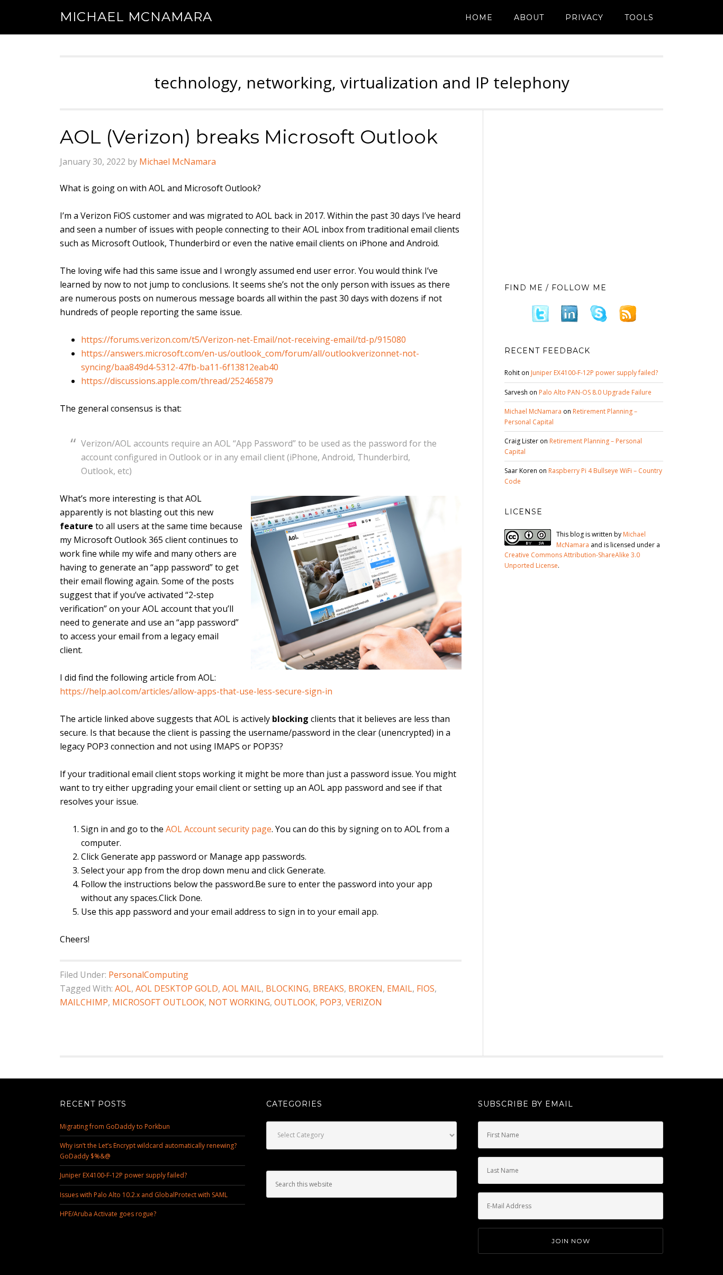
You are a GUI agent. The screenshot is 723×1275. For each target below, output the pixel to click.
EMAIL (399, 988)
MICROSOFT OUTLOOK (158, 1002)
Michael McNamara (136, 16)
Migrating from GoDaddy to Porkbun (115, 1126)
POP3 (330, 1002)
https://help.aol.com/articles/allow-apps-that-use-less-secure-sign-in (196, 691)
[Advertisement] (583, 193)
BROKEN (365, 988)
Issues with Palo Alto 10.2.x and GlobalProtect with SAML (144, 1194)
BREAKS (328, 988)
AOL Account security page (219, 829)
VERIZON (364, 1002)
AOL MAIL (241, 988)
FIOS (426, 988)
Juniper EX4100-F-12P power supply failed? (594, 372)
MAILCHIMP (84, 1002)
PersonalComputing (148, 974)
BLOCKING (287, 988)
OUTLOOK (294, 1002)
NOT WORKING (239, 1002)
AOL (123, 988)
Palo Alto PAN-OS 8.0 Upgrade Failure (595, 392)
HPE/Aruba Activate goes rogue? (108, 1213)
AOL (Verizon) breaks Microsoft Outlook (249, 136)
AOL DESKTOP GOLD (176, 988)
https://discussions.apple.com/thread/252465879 (177, 381)
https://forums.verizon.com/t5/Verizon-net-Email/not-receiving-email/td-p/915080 (243, 339)
